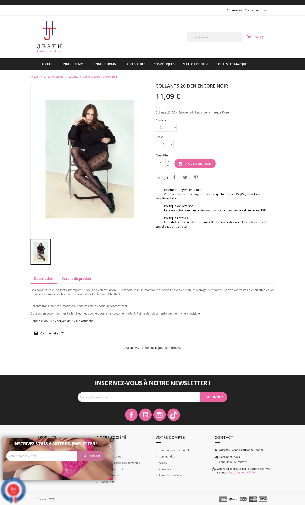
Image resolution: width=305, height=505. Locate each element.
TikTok (173, 415)
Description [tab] (43, 278)
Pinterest (196, 177)
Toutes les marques (232, 64)
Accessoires (136, 64)
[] (240, 41)
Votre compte (170, 437)
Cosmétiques (164, 64)
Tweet (185, 177)
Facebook (131, 415)
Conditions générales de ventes (119, 463)
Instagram (159, 415)
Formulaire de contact (232, 462)
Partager (174, 177)
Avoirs (162, 463)
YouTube (145, 415)
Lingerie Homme (105, 64)
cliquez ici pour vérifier (242, 472)
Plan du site (107, 482)
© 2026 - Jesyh (45, 499)
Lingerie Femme (73, 64)
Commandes (166, 456)
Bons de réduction (170, 475)
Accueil (47, 64)
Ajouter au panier (195, 163)
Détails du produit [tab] (76, 278)
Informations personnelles (175, 450)
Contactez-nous (256, 10)
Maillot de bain (195, 64)
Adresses (164, 469)
